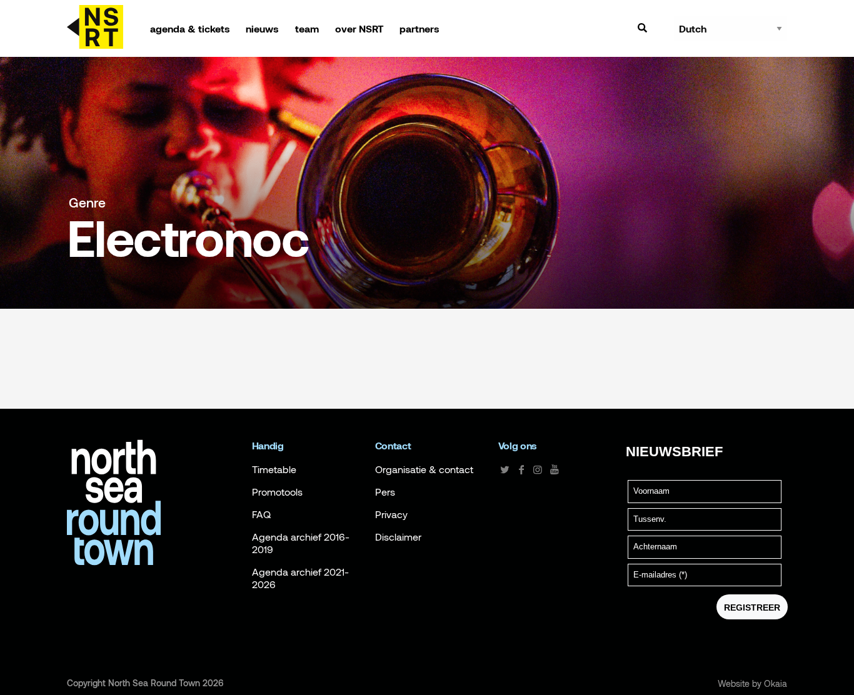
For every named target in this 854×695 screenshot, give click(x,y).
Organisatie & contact (424, 469)
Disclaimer (398, 536)
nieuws (262, 28)
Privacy (391, 514)
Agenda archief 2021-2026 (300, 578)
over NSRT (359, 28)
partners (419, 28)
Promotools (277, 492)
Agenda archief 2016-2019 (300, 543)
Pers (385, 492)
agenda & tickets (190, 28)
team (307, 28)
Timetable (274, 469)
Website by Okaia (752, 684)
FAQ (261, 514)
